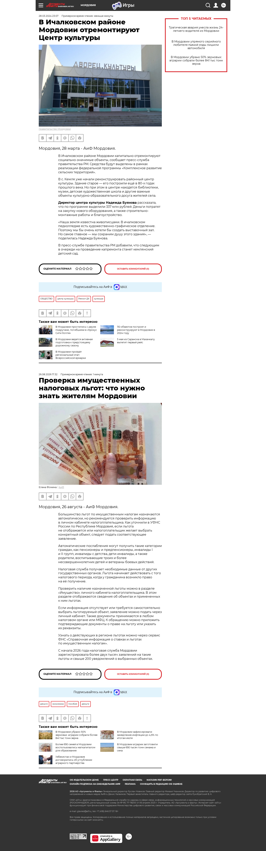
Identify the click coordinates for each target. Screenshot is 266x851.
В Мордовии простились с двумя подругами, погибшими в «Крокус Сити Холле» (76, 329)
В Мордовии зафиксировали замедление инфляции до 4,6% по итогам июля (137, 735)
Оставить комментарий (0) (133, 269)
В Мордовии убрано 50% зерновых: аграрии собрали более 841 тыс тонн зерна (196, 60)
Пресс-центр (110, 780)
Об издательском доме (84, 780)
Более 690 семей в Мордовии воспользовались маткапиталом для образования (75, 747)
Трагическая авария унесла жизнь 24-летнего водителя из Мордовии (196, 29)
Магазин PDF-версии (159, 780)
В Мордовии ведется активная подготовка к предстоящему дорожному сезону (74, 342)
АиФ (61, 487)
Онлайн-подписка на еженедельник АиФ (95, 784)
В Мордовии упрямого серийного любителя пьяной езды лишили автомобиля (196, 45)
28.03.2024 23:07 (48, 15)
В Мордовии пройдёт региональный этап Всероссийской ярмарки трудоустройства (62, 356)
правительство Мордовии (55, 128)
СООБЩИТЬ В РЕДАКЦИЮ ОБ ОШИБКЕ (161, 784)
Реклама (130, 784)
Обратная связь (132, 780)
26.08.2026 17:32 (48, 374)
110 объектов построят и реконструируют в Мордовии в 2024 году (136, 329)
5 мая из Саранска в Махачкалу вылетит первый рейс (136, 341)
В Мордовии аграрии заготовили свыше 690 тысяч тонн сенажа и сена (137, 747)
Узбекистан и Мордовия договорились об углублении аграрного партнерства (73, 759)
